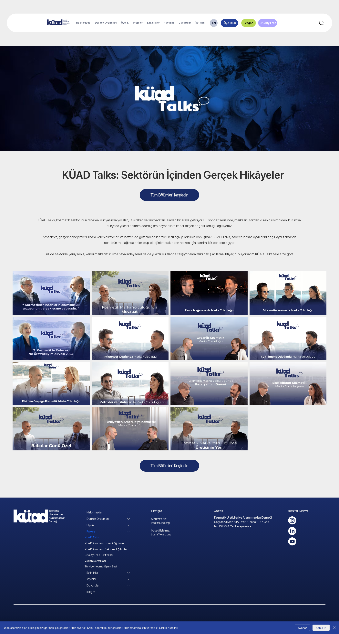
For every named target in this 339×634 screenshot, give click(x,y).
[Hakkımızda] (129, 512)
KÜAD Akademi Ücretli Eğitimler (105, 543)
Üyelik (90, 525)
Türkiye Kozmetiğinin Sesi (101, 566)
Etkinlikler (92, 573)
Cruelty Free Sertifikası (99, 555)
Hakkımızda (94, 512)
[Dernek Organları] (129, 519)
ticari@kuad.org (161, 534)
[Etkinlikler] (129, 573)
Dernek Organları (98, 519)
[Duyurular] (129, 585)
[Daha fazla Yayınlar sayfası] (176, 22)
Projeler (91, 531)
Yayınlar (91, 579)
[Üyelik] (129, 525)
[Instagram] (292, 520)
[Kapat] (334, 628)
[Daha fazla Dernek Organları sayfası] (118, 22)
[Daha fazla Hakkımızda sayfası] (92, 22)
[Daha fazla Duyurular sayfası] (192, 22)
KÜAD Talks (92, 537)
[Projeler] (129, 531)
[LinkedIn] (292, 531)
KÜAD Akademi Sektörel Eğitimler (106, 549)
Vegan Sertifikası (95, 561)
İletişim (91, 592)
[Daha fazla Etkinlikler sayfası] (161, 22)
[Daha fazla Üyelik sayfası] (130, 22)
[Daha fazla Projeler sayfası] (144, 22)
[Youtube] (292, 541)
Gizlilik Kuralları (168, 628)
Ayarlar (302, 628)
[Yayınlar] (129, 579)
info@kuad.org (160, 523)
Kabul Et (321, 628)
